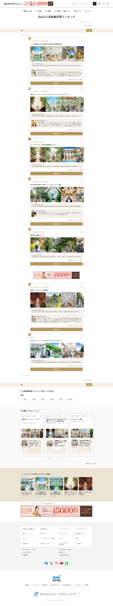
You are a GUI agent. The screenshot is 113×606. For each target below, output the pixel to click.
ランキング (40, 503)
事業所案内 (44, 585)
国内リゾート (67, 11)
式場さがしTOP (27, 11)
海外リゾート (78, 11)
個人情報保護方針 (66, 585)
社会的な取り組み (55, 585)
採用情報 (86, 585)
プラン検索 (57, 11)
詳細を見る (56, 83)
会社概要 (27, 585)
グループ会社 (77, 585)
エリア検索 (38, 11)
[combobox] (82, 4)
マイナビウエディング (25, 503)
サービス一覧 (35, 585)
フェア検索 (48, 11)
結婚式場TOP (34, 503)
